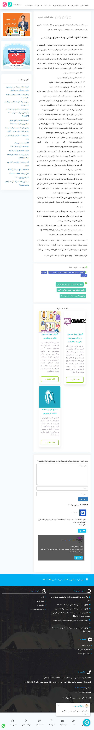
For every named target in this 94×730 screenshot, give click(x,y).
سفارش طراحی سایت (83, 649)
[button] (5, 4)
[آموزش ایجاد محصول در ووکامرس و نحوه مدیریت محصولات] (75, 321)
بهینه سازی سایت (84, 653)
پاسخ (81, 530)
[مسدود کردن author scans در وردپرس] (49, 397)
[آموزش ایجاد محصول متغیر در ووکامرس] (49, 321)
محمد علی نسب (70, 540)
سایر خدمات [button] (47, 5)
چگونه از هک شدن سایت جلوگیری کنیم (71, 290)
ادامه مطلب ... (75, 380)
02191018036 (47, 579)
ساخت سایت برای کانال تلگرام (19, 150)
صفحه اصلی (85, 5)
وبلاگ (37, 5)
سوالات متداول (26, 725)
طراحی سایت (85, 645)
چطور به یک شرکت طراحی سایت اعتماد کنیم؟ (72, 604)
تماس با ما (40, 605)
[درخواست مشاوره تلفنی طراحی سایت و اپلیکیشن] (10, 4)
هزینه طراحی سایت (37, 609)
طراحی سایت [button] (74, 5)
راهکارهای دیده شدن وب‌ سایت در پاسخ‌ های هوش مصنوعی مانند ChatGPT (17, 113)
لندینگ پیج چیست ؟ (22, 177)
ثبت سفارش (40, 725)
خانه (42, 597)
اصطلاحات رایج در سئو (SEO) (18, 169)
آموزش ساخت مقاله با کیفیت (19, 173)
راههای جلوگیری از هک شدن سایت (73, 295)
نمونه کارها (28, 5)
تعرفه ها (51, 725)
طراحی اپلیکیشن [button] (60, 5)
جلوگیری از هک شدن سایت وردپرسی (69, 284)
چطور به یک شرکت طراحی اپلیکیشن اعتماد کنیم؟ (71, 608)
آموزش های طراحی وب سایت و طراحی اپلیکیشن (66, 272)
